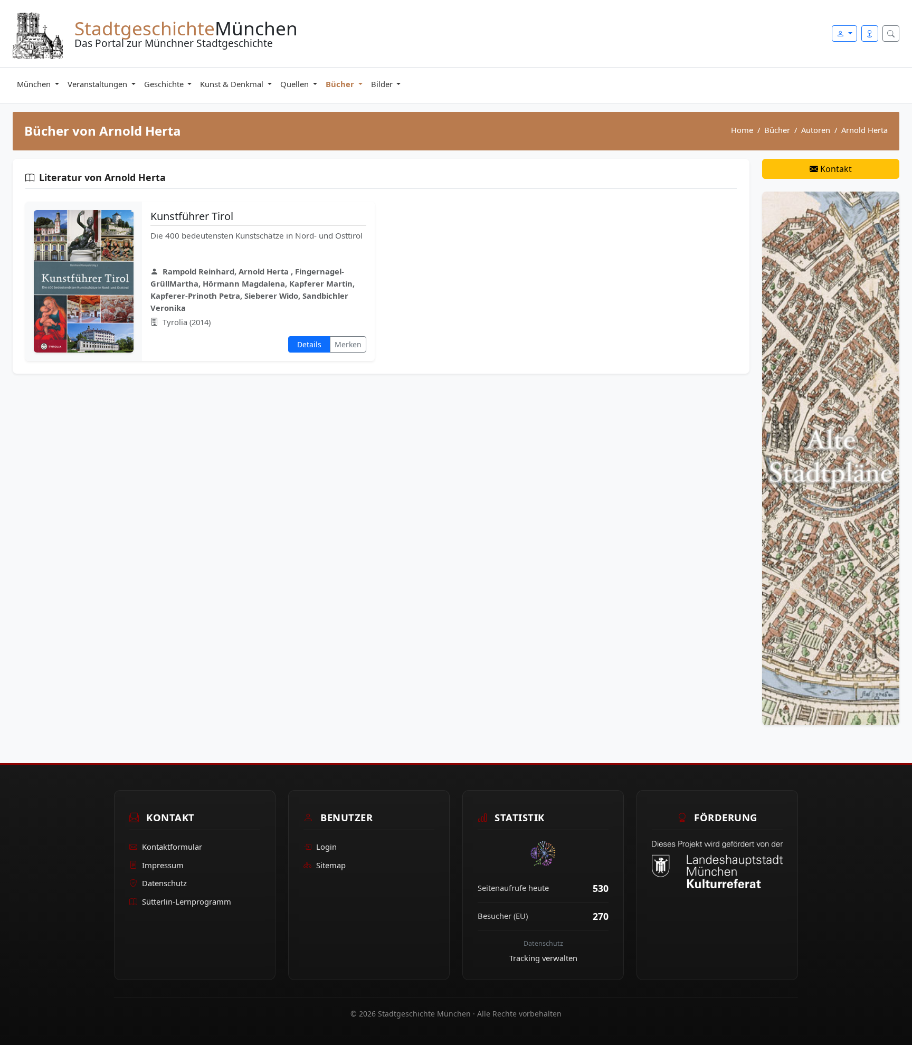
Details (309, 344)
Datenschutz (164, 883)
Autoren (815, 130)
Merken (348, 344)
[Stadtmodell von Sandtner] (830, 457)
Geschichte (165, 84)
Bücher (341, 84)
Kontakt (835, 169)
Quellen (295, 84)
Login (326, 846)
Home (742, 130)
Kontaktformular (172, 846)
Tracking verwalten (543, 958)
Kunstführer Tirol (191, 216)
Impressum (163, 865)
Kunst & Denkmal (232, 84)
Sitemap (331, 865)
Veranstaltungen (98, 84)
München (35, 84)
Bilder (383, 84)
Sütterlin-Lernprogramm (186, 901)
